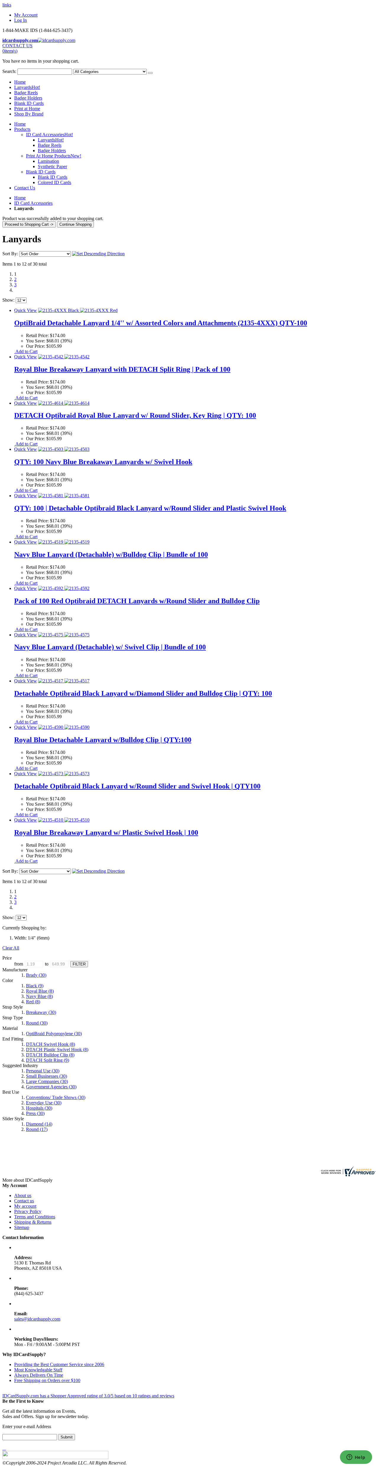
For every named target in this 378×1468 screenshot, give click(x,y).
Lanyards (27, 87)
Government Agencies (51, 1086)
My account (25, 1206)
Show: (8, 300)
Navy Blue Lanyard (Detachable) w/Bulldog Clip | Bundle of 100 (111, 554)
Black (34, 985)
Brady (36, 975)
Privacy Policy (27, 1211)
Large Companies (47, 1081)
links (6, 4)
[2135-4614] (63, 403)
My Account (26, 14)
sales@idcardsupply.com (37, 1318)
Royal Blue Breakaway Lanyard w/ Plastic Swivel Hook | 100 (106, 832)
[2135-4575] (63, 634)
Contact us (24, 1200)
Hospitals (39, 1108)
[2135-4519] (63, 541)
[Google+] (5, 1448)
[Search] (150, 73)
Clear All (10, 947)
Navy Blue (39, 996)
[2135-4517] (63, 680)
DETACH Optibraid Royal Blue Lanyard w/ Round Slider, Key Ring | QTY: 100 (135, 415)
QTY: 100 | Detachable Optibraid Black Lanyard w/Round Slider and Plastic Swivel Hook (150, 508)
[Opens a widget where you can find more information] (356, 1457)
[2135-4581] (63, 495)
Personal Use (42, 1070)
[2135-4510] (63, 819)
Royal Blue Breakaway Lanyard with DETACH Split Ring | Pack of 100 (122, 369)
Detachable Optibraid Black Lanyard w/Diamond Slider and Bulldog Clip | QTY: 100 (143, 693)
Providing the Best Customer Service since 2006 (59, 1364)
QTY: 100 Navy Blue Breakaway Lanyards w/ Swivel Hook (103, 462)
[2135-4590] (63, 727)
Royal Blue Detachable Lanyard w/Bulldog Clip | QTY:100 (102, 740)
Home (20, 197)
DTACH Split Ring (47, 1060)
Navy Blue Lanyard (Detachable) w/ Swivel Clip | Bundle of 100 (110, 647)
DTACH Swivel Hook (50, 1044)
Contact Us (24, 187)
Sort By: (10, 253)
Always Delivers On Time (38, 1375)
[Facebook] (3, 1448)
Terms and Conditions (34, 1216)
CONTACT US (17, 45)
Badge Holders (28, 97)
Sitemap (21, 1227)
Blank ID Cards (29, 103)
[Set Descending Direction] (98, 253)
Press (35, 1113)
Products (22, 129)
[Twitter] (4, 1448)
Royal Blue (40, 991)
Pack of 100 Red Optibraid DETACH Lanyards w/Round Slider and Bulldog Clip (137, 601)
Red (33, 1001)
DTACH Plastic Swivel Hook (57, 1049)
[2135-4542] (63, 356)
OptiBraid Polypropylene (54, 1033)
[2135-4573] (63, 773)
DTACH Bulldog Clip (50, 1054)
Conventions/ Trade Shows (55, 1097)
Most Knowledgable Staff (38, 1369)
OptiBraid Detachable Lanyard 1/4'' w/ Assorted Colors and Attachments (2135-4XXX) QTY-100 (160, 323)
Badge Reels (26, 92)
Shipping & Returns (32, 1222)
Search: (9, 71)
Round (37, 1022)
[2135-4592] (63, 588)
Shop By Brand (28, 113)
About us (22, 1195)
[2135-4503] (63, 449)
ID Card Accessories (33, 203)
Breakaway (41, 1012)
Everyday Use (43, 1102)
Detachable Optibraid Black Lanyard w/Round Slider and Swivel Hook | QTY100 (137, 786)
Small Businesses (46, 1076)
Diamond (39, 1123)
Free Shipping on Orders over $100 (47, 1380)
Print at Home (27, 108)
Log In (20, 20)
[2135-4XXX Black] (78, 310)
